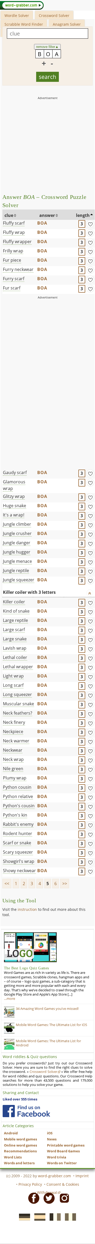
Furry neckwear (18, 269)
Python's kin (15, 815)
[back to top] (89, 593)
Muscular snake (18, 704)
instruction (27, 909)
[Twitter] (47, 1197)
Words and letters (19, 1163)
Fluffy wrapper (17, 241)
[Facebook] (32, 1197)
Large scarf (14, 629)
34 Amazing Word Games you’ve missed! (47, 1008)
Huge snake (14, 506)
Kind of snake (16, 611)
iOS (50, 1133)
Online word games (20, 1145)
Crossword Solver (54, 15)
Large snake (15, 639)
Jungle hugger (16, 552)
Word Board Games (63, 1151)
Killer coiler (14, 602)
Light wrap (13, 676)
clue (8, 215)
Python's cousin (19, 806)
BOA (42, 223)
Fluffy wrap (14, 232)
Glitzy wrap (14, 496)
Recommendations (20, 1151)
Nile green (13, 769)
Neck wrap (13, 759)
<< (6, 883)
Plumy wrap (14, 778)
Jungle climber (17, 524)
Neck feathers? (17, 713)
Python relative (18, 796)
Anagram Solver (67, 24)
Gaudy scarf (15, 472)
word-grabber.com (54, 1175)
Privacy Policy (30, 1184)
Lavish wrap (14, 648)
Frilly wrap (13, 251)
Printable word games (65, 1145)
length (83, 215)
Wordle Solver (16, 15)
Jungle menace (17, 561)
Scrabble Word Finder (23, 24)
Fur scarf (11, 288)
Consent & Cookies (62, 1184)
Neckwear (12, 750)
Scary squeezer (18, 852)
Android (11, 1133)
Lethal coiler (15, 657)
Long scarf (13, 685)
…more (9, 998)
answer (47, 215)
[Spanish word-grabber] (38, 1216)
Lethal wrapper (18, 667)
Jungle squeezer (18, 580)
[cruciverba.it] (69, 1216)
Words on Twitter (62, 1163)
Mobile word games (20, 1139)
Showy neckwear (19, 870)
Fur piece (12, 260)
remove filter (47, 47)
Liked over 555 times (20, 1099)
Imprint (82, 1175)
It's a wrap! (13, 515)
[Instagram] (63, 1197)
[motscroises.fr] (53, 1216)
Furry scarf (13, 279)
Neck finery (14, 722)
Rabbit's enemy (18, 824)
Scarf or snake (17, 843)
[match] (90, 224)
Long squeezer (17, 694)
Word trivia (56, 1157)
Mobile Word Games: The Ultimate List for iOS (51, 1025)
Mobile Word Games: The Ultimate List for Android (48, 1043)
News (51, 1139)
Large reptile (15, 620)
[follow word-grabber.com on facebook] (26, 1111)
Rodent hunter (17, 833)
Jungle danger (16, 543)
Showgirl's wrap (18, 861)
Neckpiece (13, 731)
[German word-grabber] (23, 1216)
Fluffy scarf (14, 223)
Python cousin (17, 787)
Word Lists (13, 1157)
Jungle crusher (17, 533)
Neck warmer (16, 741)
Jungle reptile (16, 570)
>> (64, 883)
